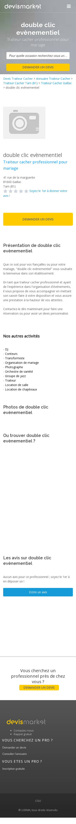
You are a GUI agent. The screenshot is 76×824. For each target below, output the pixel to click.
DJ (6, 349)
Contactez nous (24, 730)
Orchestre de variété (19, 371)
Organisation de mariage (22, 363)
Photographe (14, 367)
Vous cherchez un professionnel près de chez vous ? (38, 679)
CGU (38, 801)
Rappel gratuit (23, 734)
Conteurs (11, 354)
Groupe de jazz (15, 376)
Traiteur (10, 380)
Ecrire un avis (38, 592)
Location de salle (16, 385)
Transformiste (14, 358)
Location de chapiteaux (21, 389)
